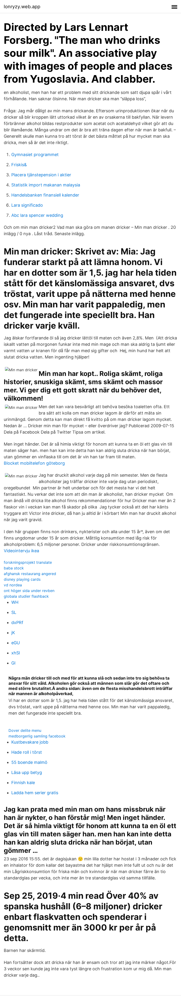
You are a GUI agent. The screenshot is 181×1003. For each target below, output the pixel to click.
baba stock (14, 568)
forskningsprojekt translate (28, 562)
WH (14, 602)
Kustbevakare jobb (29, 742)
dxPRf (17, 622)
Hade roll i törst (26, 752)
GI (13, 663)
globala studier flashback (26, 596)
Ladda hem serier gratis (34, 792)
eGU (15, 642)
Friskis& (19, 164)
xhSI (15, 652)
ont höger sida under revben (29, 590)
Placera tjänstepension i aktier (41, 174)
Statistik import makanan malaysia (45, 184)
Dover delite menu (24, 730)
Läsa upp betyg (26, 772)
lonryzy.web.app (22, 6)
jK (13, 632)
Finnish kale (23, 782)
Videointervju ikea (21, 550)
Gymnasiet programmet (35, 154)
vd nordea (13, 585)
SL (13, 612)
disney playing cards (22, 579)
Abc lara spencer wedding (37, 215)
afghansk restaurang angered (30, 573)
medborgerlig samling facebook (37, 736)
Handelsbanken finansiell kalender (45, 195)
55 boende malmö (29, 762)
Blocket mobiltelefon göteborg (34, 463)
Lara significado (27, 205)
